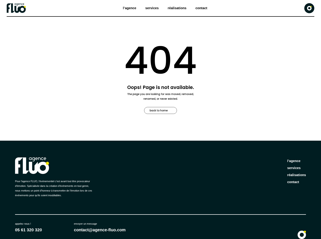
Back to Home (159, 110)
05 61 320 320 (28, 229)
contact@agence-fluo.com (100, 229)
